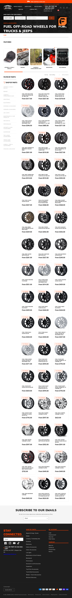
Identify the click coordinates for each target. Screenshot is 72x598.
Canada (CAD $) (8, 589)
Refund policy (31, 594)
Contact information (63, 594)
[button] (18, 6)
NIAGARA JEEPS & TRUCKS (12, 594)
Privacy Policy (52, 549)
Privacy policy (38, 594)
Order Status (52, 539)
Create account (52, 534)
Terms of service (45, 594)
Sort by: (46, 74)
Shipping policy (54, 594)
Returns (51, 551)
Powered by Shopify (22, 594)
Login (50, 532)
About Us (51, 545)
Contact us (51, 547)
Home (5, 35)
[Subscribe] (47, 518)
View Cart (51, 536)
